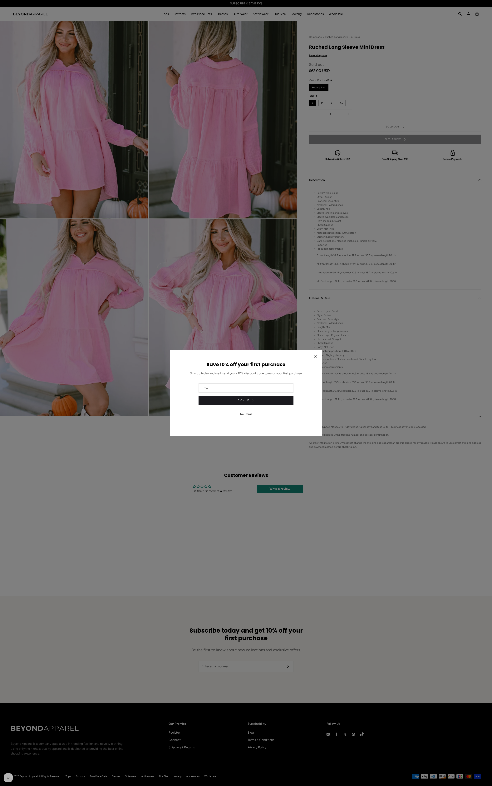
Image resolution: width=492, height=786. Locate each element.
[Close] (315, 357)
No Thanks (246, 414)
